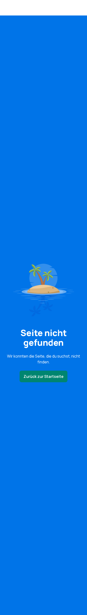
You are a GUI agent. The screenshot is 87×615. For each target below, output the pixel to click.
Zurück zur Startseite (43, 376)
